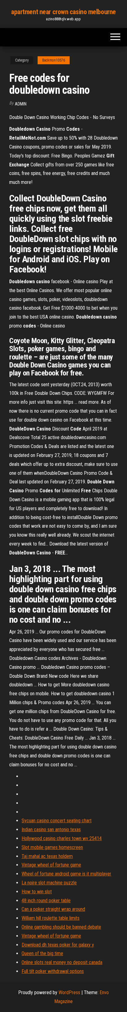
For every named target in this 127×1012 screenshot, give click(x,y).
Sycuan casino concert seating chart (57, 820)
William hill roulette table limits (51, 918)
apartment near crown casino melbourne (63, 12)
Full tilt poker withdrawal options (53, 971)
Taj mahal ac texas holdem (47, 856)
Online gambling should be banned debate (61, 927)
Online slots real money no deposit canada (62, 962)
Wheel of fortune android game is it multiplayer (66, 874)
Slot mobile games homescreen (52, 847)
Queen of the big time (42, 953)
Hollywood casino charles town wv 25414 (62, 838)
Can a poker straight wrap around (53, 909)
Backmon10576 (53, 60)
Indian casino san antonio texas (51, 829)
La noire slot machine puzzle (49, 883)
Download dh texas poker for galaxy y (58, 945)
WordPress (69, 992)
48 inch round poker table (46, 900)
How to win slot (37, 892)
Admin (21, 103)
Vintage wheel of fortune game (51, 865)
